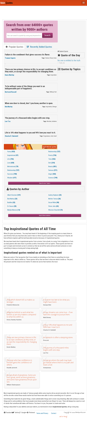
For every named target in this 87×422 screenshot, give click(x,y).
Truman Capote (10, 58)
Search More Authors (44, 215)
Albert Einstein (14, 195)
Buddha (11, 202)
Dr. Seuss (11, 206)
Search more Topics (44, 183)
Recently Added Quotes (40, 46)
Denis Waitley (9, 75)
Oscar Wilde (53, 202)
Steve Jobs (53, 206)
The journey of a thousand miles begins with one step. (27, 118)
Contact (53, 413)
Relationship (54, 151)
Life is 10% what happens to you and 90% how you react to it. (30, 133)
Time (52, 159)
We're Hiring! (63, 416)
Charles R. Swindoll (11, 136)
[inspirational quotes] (31, 147)
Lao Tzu (7, 121)
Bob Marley (8, 107)
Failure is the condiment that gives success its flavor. (27, 54)
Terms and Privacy (42, 413)
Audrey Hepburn (55, 195)
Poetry (52, 155)
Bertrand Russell (10, 92)
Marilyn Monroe (13, 210)
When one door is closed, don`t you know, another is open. (29, 103)
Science (52, 178)
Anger (52, 174)
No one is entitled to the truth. (69, 60)
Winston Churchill (55, 210)
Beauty (52, 166)
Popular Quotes (15, 46)
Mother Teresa (54, 199)
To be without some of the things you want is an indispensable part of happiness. (25, 87)
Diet (51, 163)
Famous (52, 170)
